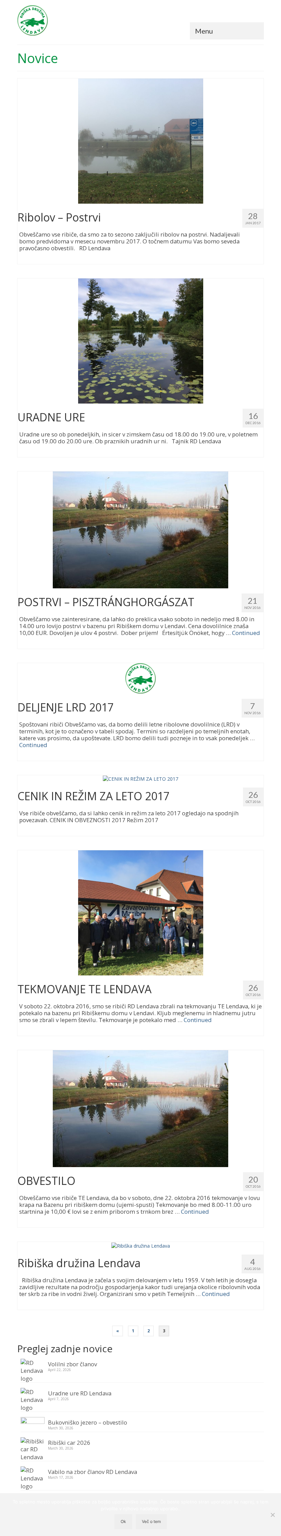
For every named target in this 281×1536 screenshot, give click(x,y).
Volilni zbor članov (72, 1364)
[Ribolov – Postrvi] (140, 140)
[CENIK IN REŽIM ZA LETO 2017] (140, 778)
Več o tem (151, 1521)
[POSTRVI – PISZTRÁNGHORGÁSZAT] (140, 529)
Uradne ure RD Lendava (79, 1393)
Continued (246, 633)
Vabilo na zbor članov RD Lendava (92, 1471)
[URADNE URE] (140, 340)
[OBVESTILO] (140, 1108)
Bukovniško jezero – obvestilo (87, 1422)
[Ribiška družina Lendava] (140, 1245)
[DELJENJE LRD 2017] (140, 677)
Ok (123, 1521)
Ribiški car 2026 (69, 1442)
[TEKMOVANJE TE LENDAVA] (140, 912)
